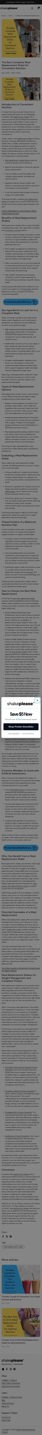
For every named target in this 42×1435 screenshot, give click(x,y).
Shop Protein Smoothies (21, 727)
